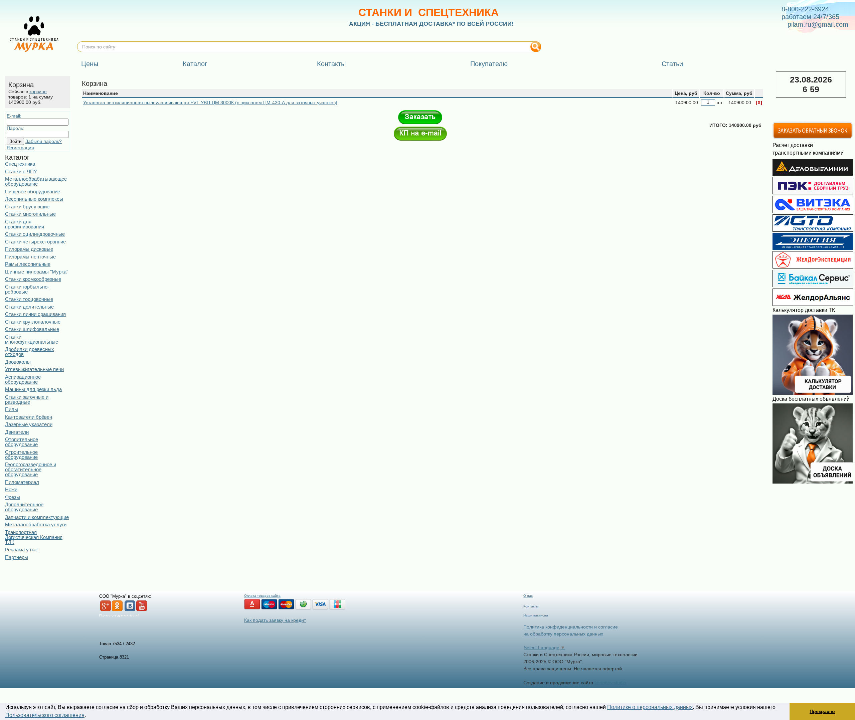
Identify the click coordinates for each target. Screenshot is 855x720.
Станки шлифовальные (32, 329)
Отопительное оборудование (21, 442)
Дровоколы (18, 361)
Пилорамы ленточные (30, 256)
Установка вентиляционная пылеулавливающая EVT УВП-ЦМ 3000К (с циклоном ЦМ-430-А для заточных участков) (210, 102)
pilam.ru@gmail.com (818, 24)
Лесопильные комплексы (34, 198)
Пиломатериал (22, 482)
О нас (528, 595)
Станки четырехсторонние (35, 241)
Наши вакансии (535, 615)
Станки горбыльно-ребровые (27, 289)
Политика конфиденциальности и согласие (570, 626)
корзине (38, 91)
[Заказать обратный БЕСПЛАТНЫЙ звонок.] (813, 137)
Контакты (530, 606)
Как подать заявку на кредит (275, 620)
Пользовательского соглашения (44, 715)
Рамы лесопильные (27, 263)
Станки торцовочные (29, 299)
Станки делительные (29, 306)
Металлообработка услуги (35, 524)
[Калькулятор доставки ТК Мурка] (813, 393)
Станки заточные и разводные (26, 399)
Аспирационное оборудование (23, 379)
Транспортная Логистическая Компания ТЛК (33, 537)
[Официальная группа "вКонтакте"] (130, 610)
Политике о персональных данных (650, 707)
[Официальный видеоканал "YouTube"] (141, 610)
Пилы (11, 409)
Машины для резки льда (33, 389)
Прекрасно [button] (822, 711)
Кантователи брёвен (28, 416)
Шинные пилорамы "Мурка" (36, 271)
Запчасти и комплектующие (37, 517)
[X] (759, 102)
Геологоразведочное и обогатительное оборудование (30, 469)
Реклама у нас (21, 549)
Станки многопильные (30, 213)
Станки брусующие (27, 206)
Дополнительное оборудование (24, 507)
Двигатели (17, 431)
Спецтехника (20, 163)
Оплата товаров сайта (262, 595)
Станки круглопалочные (32, 321)
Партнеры (16, 557)
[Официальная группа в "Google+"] (105, 610)
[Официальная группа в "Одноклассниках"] (117, 610)
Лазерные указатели (28, 424)
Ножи (11, 489)
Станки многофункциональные (31, 339)
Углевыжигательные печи (34, 369)
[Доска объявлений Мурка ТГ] (813, 482)
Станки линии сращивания (35, 314)
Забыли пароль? (43, 141)
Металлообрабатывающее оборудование (36, 181)
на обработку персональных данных (563, 634)
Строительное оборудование (21, 454)
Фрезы (12, 497)
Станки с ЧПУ (21, 171)
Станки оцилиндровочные (35, 233)
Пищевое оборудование (32, 191)
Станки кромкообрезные (33, 279)
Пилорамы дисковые (29, 248)
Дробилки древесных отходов (29, 352)
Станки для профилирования (24, 224)
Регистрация (20, 147)
